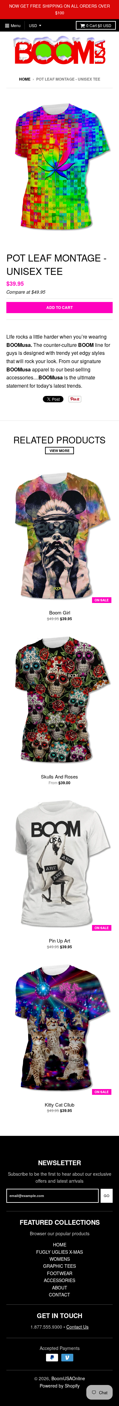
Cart (98, 25)
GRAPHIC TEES (59, 1266)
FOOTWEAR (59, 1273)
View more (59, 450)
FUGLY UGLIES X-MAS (59, 1252)
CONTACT (59, 1294)
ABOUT (59, 1287)
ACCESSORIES (59, 1280)
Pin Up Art (59, 940)
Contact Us (77, 1327)
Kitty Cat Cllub (59, 1104)
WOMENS (60, 1259)
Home (24, 79)
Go (106, 1195)
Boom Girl (59, 612)
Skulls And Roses (59, 776)
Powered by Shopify (60, 1385)
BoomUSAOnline (68, 1378)
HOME (59, 1244)
